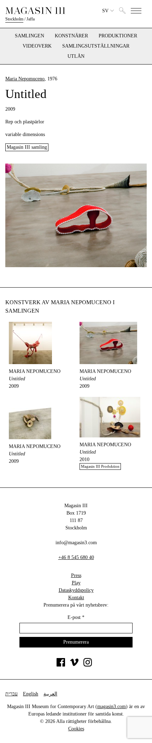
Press (76, 575)
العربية (50, 693)
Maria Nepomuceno (25, 78)
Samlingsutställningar (95, 46)
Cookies (76, 728)
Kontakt (76, 597)
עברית (11, 693)
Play (76, 582)
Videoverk (37, 46)
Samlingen (29, 35)
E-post (76, 617)
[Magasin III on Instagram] (87, 665)
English (30, 693)
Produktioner (118, 35)
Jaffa (31, 19)
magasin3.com (111, 706)
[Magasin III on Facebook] (61, 665)
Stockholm (14, 19)
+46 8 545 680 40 (76, 557)
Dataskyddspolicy (76, 590)
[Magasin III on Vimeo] (74, 665)
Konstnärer (71, 35)
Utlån (76, 56)
